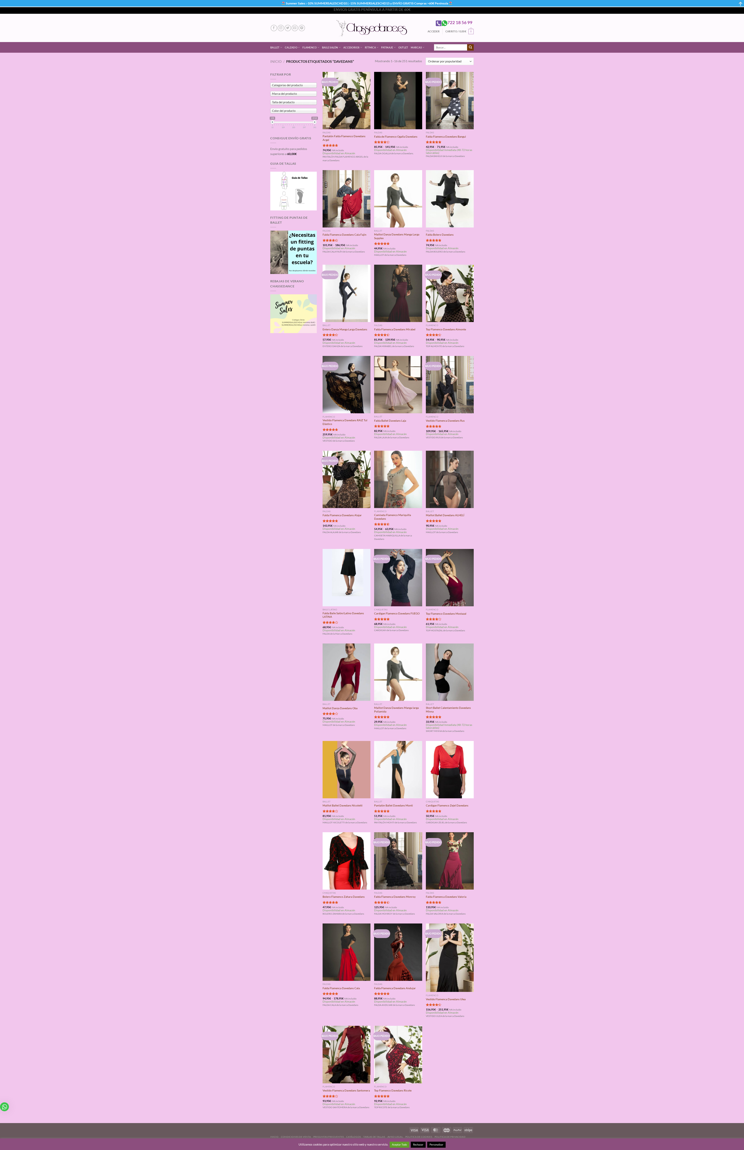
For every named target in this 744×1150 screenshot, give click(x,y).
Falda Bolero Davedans (440, 234)
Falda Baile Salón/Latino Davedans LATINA (343, 615)
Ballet (275, 47)
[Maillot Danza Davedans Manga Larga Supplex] (398, 198)
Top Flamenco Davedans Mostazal (446, 613)
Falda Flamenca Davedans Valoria (446, 896)
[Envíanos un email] (295, 28)
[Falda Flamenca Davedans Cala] (346, 952)
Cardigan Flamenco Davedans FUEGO (397, 613)
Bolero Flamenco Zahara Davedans (344, 896)
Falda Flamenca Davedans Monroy (395, 896)
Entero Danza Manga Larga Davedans (345, 329)
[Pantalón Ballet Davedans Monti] (398, 769)
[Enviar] (470, 47)
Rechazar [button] (418, 1144)
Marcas (416, 47)
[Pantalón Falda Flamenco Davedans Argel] (346, 100)
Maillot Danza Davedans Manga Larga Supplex (396, 236)
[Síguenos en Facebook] (274, 28)
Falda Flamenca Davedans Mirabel (394, 329)
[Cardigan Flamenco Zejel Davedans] (450, 769)
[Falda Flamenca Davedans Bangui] (450, 100)
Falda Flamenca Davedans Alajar (342, 515)
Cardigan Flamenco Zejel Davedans (447, 805)
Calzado (291, 47)
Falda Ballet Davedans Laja (390, 420)
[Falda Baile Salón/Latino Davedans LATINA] (346, 577)
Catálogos (353, 1136)
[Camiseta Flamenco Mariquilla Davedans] (398, 479)
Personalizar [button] (436, 1144)
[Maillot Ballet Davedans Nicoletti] (346, 769)
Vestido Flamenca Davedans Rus (445, 420)
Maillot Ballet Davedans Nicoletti (343, 805)
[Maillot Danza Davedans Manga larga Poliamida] (398, 672)
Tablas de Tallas (374, 1136)
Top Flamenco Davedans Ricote (393, 1090)
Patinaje (387, 47)
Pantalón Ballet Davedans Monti (393, 805)
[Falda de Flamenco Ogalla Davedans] (398, 100)
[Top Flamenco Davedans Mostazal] (450, 577)
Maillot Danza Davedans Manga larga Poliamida (396, 709)
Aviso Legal (395, 1136)
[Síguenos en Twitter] (288, 28)
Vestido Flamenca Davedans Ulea (446, 999)
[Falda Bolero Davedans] (450, 198)
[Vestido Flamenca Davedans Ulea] (450, 957)
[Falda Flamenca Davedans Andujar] (398, 952)
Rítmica (370, 47)
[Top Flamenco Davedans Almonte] (450, 293)
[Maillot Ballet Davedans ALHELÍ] (450, 479)
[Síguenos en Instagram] (281, 28)
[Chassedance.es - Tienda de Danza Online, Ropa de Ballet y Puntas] (372, 28)
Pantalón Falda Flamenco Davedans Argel (344, 137)
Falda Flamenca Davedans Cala (341, 988)
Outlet (403, 47)
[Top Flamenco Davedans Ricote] (398, 1054)
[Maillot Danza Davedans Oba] (346, 672)
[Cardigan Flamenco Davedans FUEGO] (398, 577)
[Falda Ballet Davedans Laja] (398, 384)
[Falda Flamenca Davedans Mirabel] (398, 293)
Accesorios (351, 47)
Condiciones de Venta (296, 1136)
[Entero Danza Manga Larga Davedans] (346, 293)
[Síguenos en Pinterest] (302, 28)
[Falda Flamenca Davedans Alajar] (346, 479)
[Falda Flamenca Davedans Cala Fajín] (346, 198)
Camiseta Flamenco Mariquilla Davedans (392, 516)
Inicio (276, 61)
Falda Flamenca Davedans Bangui (446, 136)
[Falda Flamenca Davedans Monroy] (398, 861)
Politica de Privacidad (450, 1136)
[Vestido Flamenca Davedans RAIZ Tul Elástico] (346, 384)
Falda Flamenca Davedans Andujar (395, 988)
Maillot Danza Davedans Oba (340, 708)
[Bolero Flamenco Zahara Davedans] (346, 861)
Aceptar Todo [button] (399, 1144)
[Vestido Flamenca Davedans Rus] (450, 384)
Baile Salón (330, 47)
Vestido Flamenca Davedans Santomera (346, 1090)
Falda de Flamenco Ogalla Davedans (395, 136)
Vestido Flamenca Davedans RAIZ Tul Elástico (345, 422)
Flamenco (309, 47)
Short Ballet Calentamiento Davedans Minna (448, 709)
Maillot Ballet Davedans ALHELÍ (445, 515)
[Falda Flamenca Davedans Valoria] (450, 861)
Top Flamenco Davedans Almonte (446, 329)
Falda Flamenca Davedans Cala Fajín (344, 234)
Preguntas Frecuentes (328, 1136)
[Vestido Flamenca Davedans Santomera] (346, 1054)
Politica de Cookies (418, 1136)
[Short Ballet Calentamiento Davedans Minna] (450, 672)
